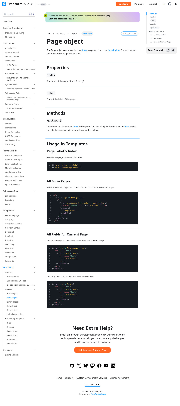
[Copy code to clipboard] (135, 165)
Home (59, 377)
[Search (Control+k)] (163, 4)
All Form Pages (156, 38)
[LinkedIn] (113, 366)
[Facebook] (99, 366)
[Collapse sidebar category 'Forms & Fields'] (34, 151)
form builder (114, 50)
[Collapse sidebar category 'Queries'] (34, 272)
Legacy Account (92, 384)
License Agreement (119, 377)
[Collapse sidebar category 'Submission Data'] (34, 191)
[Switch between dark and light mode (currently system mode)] (176, 4)
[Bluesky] (86, 366)
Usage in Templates (156, 31)
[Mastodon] (92, 366)
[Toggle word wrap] (130, 165)
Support (153, 3)
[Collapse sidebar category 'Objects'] (34, 289)
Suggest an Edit (131, 33)
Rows (84, 50)
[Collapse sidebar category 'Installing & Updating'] (34, 28)
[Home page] (49, 33)
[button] (43, 4)
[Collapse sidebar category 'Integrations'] (34, 210)
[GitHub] (171, 4)
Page (127, 126)
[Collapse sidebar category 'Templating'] (34, 267)
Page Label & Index (158, 35)
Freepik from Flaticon (98, 394)
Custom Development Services (91, 377)
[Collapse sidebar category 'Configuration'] (34, 119)
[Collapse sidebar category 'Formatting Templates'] (34, 318)
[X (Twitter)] (79, 366)
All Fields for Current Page (160, 42)
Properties (153, 13)
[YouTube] (106, 366)
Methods (152, 24)
